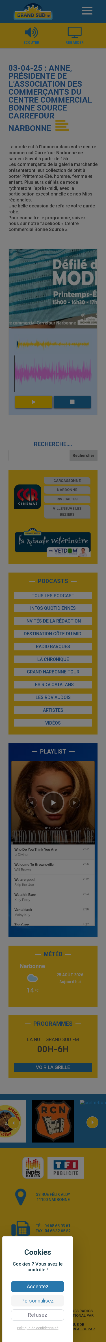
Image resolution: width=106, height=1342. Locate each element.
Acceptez (38, 1286)
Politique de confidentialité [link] (38, 1328)
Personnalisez (37, 1301)
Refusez (37, 1315)
